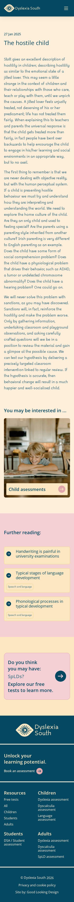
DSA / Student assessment (14, 842)
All (5, 806)
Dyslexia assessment (53, 799)
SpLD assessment (51, 856)
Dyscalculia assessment (47, 808)
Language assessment (47, 818)
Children (10, 812)
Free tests (11, 799)
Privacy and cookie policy (37, 885)
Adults (8, 824)
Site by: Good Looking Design (37, 892)
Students (10, 818)
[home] (22, 8)
